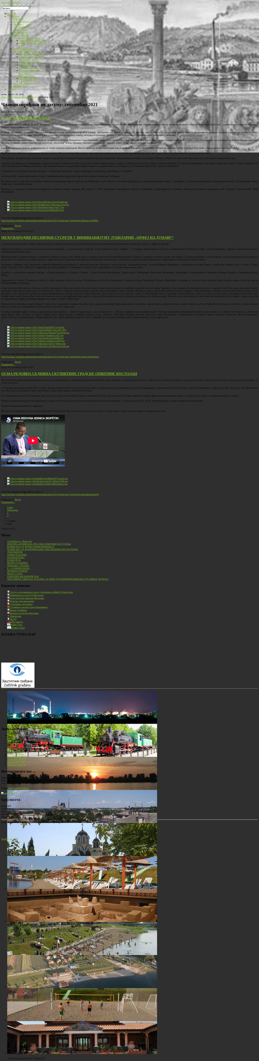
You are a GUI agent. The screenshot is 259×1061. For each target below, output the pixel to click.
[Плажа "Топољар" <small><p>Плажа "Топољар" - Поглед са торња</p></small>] (82, 954)
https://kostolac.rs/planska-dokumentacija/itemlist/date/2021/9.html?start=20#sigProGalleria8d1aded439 (50, 494)
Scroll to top (7, 839)
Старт (10, 507)
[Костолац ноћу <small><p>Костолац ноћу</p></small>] (82, 723)
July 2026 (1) (13, 738)
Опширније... (8, 228)
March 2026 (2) (14, 748)
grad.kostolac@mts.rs (18, 788)
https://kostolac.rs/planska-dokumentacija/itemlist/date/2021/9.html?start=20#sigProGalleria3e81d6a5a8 (50, 357)
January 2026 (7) (15, 754)
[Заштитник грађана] (17, 687)
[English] (16, 5)
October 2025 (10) (16, 762)
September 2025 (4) (16, 765)
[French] (21, 5)
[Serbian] (3, 5)
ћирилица (15, 2)
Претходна (12, 510)
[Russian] (37, 5)
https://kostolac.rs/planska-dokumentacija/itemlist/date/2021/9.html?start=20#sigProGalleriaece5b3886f (49, 220)
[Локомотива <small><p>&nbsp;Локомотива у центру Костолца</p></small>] (82, 756)
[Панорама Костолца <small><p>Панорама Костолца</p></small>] (82, 822)
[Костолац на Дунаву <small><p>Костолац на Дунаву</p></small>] (82, 789)
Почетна (5, 97)
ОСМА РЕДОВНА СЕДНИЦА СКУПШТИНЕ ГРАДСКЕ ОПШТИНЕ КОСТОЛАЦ (69, 374)
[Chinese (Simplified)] (9, 5)
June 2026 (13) (14, 740)
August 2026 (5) (15, 735)
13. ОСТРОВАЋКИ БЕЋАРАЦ (26, 118)
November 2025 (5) (16, 759)
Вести (18, 225)
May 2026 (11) (14, 743)
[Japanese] (33, 5)
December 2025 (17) (17, 756)
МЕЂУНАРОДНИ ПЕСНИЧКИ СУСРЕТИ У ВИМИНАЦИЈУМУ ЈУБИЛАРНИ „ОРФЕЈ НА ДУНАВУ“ (87, 237)
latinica (4, 2)
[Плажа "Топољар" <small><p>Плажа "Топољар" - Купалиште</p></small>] (82, 888)
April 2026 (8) (14, 746)
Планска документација (24, 97)
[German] (25, 5)
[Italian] (29, 5)
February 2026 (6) (15, 751)
